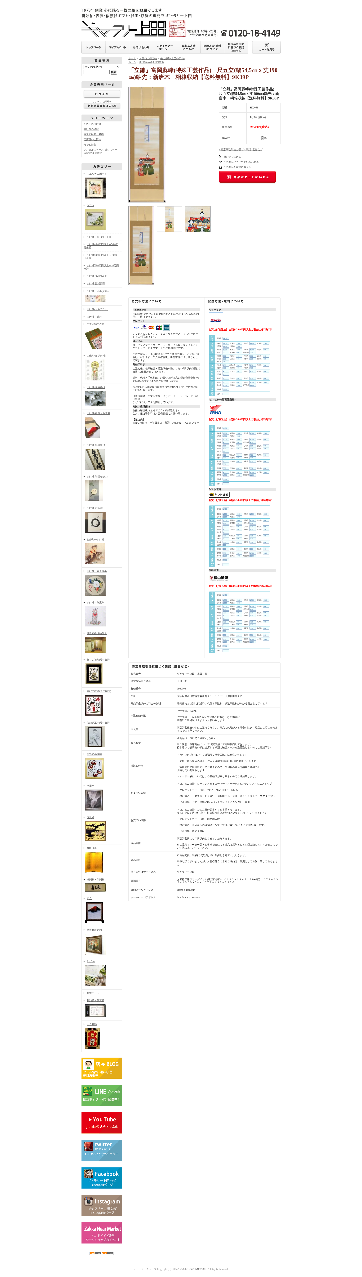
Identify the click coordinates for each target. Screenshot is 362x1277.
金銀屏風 (92, 848)
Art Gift (91, 961)
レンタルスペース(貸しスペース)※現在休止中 (100, 151)
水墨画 (90, 785)
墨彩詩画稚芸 (94, 754)
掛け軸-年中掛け (96, 387)
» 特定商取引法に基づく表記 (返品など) (241, 149)
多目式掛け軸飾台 (97, 633)
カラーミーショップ (145, 1269)
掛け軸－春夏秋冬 (97, 571)
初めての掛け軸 (92, 123)
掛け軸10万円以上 (97, 275)
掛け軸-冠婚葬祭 (96, 283)
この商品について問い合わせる (241, 162)
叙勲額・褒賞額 (95, 1000)
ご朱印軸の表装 (95, 324)
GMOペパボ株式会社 (195, 1269)
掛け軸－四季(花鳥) (98, 291)
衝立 (89, 898)
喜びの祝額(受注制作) (99, 691)
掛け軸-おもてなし (97, 309)
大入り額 (92, 1024)
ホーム (132, 58)
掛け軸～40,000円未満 (99, 237)
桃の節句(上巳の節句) (172, 58)
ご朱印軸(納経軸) (96, 355)
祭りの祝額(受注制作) (99, 659)
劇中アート (93, 993)
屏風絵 (90, 817)
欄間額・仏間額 (95, 879)
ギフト (90, 205)
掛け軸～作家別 (95, 602)
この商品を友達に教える (237, 167)
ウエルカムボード (97, 173)
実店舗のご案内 (92, 139)
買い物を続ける (232, 156)
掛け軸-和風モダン (97, 476)
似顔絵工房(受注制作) (99, 722)
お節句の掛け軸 (95, 539)
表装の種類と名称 (94, 134)
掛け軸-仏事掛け (96, 444)
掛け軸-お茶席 (95, 507)
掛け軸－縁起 (94, 316)
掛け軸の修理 (91, 129)
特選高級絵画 (94, 929)
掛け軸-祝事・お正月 (98, 413)
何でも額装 (90, 144)
